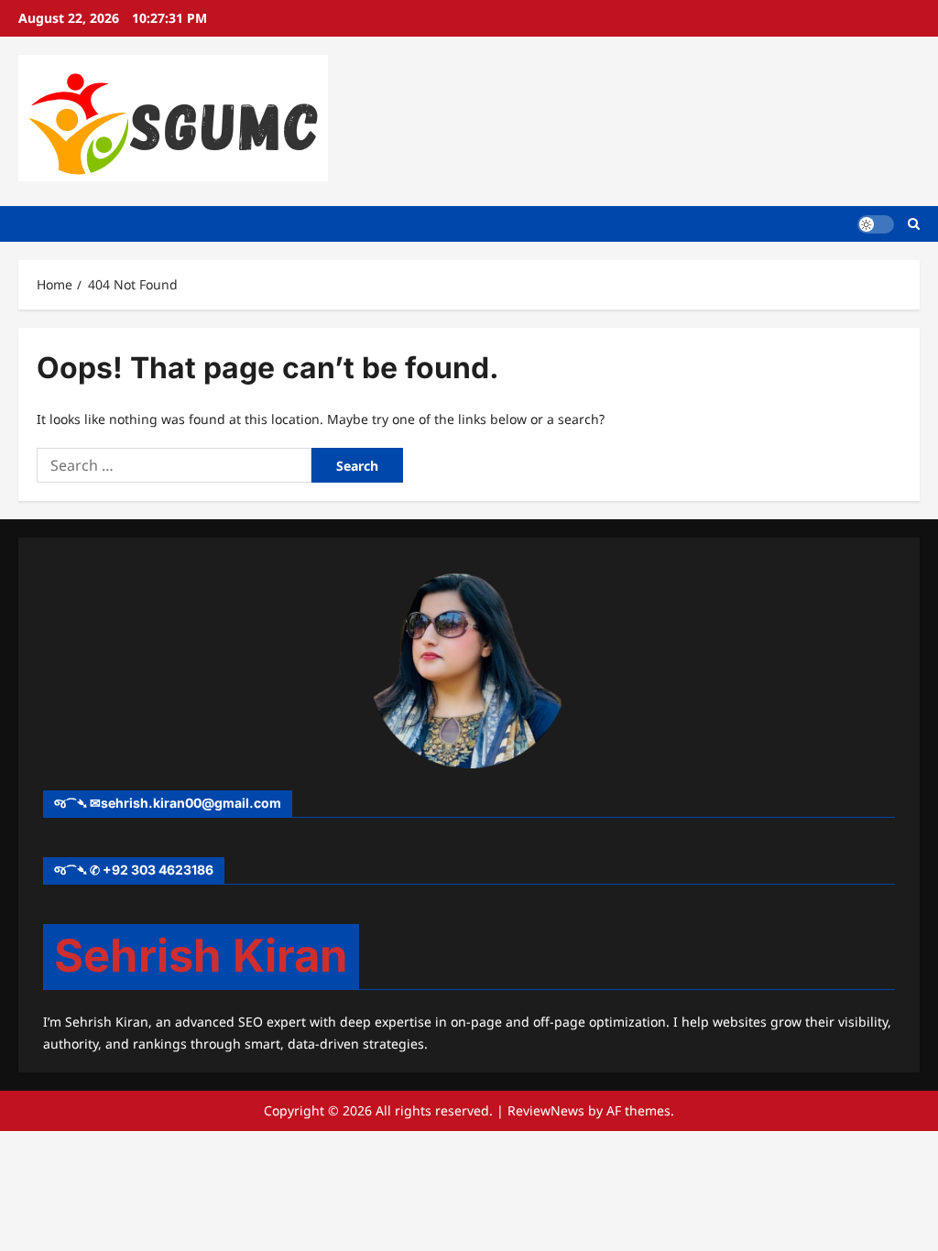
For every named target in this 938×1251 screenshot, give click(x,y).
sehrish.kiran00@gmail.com (191, 802)
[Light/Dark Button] (875, 223)
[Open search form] (914, 224)
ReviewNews (545, 1110)
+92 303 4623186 (158, 869)
